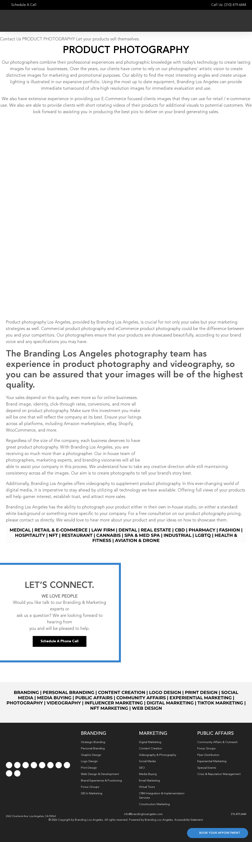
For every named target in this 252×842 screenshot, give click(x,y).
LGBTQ (203, 535)
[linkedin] (50, 765)
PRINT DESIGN (201, 692)
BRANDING (26, 692)
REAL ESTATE (156, 530)
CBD (180, 530)
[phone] (17, 773)
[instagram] (25, 765)
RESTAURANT (77, 535)
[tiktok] (34, 765)
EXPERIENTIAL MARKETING (201, 697)
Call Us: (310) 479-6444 (228, 5)
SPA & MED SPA (142, 535)
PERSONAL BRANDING (68, 692)
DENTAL (128, 530)
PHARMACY (202, 530)
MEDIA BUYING (54, 697)
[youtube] (42, 765)
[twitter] (17, 765)
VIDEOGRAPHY (64, 703)
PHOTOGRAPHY (24, 703)
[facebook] (9, 765)
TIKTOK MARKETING (220, 703)
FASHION (229, 530)
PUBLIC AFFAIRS (94, 697)
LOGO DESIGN (165, 692)
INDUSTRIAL (177, 535)
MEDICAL (20, 530)
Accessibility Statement (188, 820)
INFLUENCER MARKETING (114, 703)
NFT (53, 535)
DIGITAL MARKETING (170, 703)
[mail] (9, 773)
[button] (31, 816)
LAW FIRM (103, 530)
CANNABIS (108, 535)
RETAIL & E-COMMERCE (61, 530)
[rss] (59, 765)
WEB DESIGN (147, 708)
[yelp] (67, 765)
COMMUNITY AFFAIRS (141, 697)
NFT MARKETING (109, 708)
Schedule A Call (23, 5)
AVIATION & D (130, 540)
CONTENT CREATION (121, 692)
